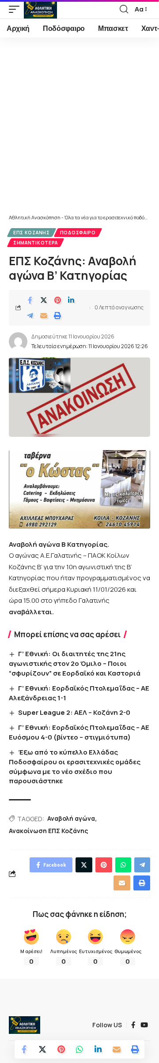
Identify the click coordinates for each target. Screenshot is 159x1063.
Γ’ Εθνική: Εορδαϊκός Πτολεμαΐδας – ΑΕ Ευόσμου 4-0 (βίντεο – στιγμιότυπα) (79, 732)
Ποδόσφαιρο (78, 232)
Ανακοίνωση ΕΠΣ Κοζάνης (48, 830)
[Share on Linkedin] (71, 300)
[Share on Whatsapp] (79, 1049)
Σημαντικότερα (35, 243)
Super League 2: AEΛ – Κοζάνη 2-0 (74, 712)
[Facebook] (133, 1025)
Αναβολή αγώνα (71, 818)
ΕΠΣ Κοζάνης (31, 232)
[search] (123, 9)
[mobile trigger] (16, 9)
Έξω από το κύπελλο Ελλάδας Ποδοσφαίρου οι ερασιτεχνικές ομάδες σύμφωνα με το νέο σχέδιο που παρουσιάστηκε (74, 766)
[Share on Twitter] (44, 300)
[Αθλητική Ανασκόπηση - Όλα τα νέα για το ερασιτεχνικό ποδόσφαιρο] (40, 9)
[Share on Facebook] (30, 300)
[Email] (44, 315)
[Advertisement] (79, 130)
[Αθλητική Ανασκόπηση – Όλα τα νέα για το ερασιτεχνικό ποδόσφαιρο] (24, 1025)
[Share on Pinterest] (57, 300)
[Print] (57, 315)
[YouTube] (144, 1025)
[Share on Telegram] (30, 315)
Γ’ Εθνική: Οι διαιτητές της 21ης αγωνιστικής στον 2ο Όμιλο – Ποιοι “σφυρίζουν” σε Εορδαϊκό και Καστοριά (74, 663)
